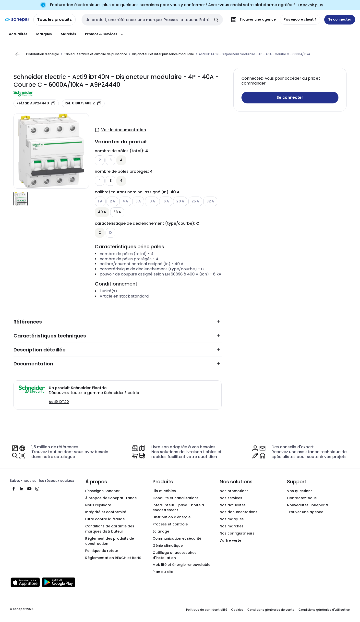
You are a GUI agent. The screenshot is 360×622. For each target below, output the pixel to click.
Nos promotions (234, 490)
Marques (44, 34)
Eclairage (161, 531)
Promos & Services (101, 34)
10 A (151, 201)
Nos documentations (238, 512)
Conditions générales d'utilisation (324, 610)
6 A (138, 201)
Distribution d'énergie (42, 54)
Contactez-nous (302, 498)
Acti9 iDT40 (59, 401)
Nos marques (232, 519)
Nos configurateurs (237, 533)
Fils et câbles (164, 490)
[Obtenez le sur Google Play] (58, 582)
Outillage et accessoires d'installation (174, 555)
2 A (112, 201)
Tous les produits (54, 19)
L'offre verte (230, 540)
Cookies (237, 610)
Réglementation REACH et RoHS (113, 557)
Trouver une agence (305, 512)
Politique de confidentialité (206, 610)
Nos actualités (233, 505)
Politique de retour (101, 550)
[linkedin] (21, 489)
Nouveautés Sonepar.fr (307, 505)
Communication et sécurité (177, 538)
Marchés (68, 34)
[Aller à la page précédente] (17, 54)
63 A (117, 212)
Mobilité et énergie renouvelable (181, 564)
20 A (180, 201)
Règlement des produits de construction (109, 541)
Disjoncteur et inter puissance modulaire (163, 54)
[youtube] (29, 489)
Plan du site (163, 571)
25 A (195, 201)
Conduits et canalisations (176, 498)
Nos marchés (231, 526)
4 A (125, 201)
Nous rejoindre (98, 505)
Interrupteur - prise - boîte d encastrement (178, 508)
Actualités (18, 34)
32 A (210, 201)
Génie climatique (168, 545)
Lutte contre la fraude (105, 519)
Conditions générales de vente (271, 610)
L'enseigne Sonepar (102, 490)
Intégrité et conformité (105, 512)
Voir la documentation (123, 130)
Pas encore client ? (300, 19)
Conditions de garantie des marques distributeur (109, 529)
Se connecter (289, 97)
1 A (100, 201)
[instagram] (37, 489)
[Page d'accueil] (17, 19)
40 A (102, 212)
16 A (165, 201)
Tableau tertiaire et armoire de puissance (95, 54)
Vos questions (299, 490)
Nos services (231, 498)
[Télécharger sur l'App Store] (25, 582)
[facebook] (14, 489)
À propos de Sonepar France (111, 498)
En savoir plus (310, 5)
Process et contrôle (170, 524)
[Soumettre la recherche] (216, 20)
